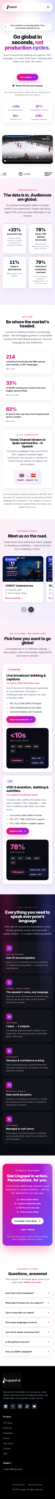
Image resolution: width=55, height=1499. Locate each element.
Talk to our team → (33, 1282)
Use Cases (8, 1443)
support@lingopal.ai (12, 1469)
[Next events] (31, 609)
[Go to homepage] (11, 7)
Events (6, 1438)
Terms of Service (35, 1485)
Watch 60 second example (29, 85)
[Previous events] (24, 609)
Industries (8, 1433)
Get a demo (26, 77)
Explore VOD (16, 831)
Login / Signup (27, 1229)
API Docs (7, 1423)
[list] (27, 580)
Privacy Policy (19, 1485)
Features (7, 1428)
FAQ (5, 1453)
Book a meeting (12, 598)
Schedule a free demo (26, 1221)
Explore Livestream (19, 719)
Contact (7, 1448)
